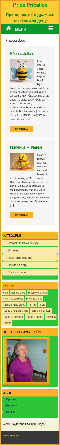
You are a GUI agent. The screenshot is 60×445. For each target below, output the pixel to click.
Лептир (32, 304)
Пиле (42, 304)
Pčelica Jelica (21, 53)
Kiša (5, 292)
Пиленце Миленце (26, 147)
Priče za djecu (17, 272)
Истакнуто (14, 250)
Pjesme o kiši (18, 292)
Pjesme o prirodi (37, 292)
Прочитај (21, 129)
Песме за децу (17, 265)
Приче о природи (41, 310)
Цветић (7, 323)
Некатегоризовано (20, 257)
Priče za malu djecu (14, 304)
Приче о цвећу (34, 317)
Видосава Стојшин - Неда (28, 424)
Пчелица (50, 317)
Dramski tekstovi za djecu (24, 243)
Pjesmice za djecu (13, 298)
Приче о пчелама (13, 317)
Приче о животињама (15, 310)
